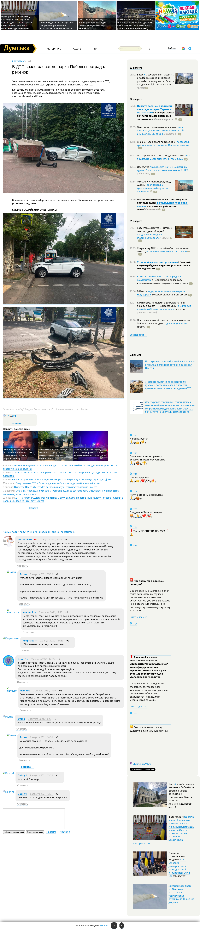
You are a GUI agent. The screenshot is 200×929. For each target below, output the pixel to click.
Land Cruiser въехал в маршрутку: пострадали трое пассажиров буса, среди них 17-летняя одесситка (60, 474)
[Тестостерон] (8, 545)
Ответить (22, 565)
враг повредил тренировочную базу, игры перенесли (152, 188)
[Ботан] (11, 572)
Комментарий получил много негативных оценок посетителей (39, 531)
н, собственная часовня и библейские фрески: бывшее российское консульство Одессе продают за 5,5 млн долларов (155, 81)
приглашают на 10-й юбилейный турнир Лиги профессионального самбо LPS (162, 168)
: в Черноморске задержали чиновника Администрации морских (162, 281)
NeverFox (23, 659)
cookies (104, 925)
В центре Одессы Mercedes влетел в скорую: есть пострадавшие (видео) (55, 487)
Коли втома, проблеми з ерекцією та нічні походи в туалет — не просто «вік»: (161, 304)
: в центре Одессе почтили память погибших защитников (155, 116)
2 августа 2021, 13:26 (41, 574)
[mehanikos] (13, 612)
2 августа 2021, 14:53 (52, 640)
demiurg (25, 690)
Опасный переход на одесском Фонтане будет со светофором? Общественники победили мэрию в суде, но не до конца (61, 492)
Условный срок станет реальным (157, 262)
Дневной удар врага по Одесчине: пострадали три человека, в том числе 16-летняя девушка (57, 25)
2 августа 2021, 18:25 (39, 718)
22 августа (136, 99)
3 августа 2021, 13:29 (41, 775)
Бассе (140, 74)
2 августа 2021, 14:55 (43, 659)
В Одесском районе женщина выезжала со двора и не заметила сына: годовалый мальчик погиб (54, 454)
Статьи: (135, 354)
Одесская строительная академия (157, 127)
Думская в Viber (142, 764)
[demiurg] (12, 690)
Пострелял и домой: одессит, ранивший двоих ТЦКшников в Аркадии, (163, 321)
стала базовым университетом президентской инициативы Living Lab (160, 130)
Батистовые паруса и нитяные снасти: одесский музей (154, 229)
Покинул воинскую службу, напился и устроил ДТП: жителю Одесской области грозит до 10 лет (90, 454)
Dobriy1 (22, 775)
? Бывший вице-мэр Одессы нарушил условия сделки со (164, 265)
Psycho (21, 718)
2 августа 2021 (18, 61)
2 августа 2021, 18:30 (41, 737)
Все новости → (138, 334)
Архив (77, 48)
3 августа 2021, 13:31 (41, 793)
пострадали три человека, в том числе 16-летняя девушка (163, 143)
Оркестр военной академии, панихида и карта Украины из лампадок (155, 109)
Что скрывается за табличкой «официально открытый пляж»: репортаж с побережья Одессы (170, 365)
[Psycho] (8, 716)
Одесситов (143, 167)
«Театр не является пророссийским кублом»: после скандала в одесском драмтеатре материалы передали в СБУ (168, 385)
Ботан (23, 574)
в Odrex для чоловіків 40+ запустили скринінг (164, 307)
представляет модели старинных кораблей (149, 236)
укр (151, 48)
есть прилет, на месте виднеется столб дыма (164, 157)
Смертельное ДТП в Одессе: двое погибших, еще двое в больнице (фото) (58, 483)
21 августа (136, 221)
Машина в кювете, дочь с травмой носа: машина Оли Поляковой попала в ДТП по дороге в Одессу (18, 454)
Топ (96, 48)
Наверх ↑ (34, 508)
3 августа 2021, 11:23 (50, 612)
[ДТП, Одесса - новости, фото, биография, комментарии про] (6, 415)
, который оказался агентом (169, 294)
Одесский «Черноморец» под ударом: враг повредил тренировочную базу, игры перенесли (92, 24)
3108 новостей (16, 424)
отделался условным (176, 323)
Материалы (54, 48)
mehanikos (29, 612)
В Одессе (142, 291)
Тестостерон (25, 539)
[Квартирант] (11, 638)
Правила (51, 831)
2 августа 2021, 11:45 (51, 539)
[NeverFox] (8, 665)
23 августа (136, 67)
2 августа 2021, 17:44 (44, 690)
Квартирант (30, 640)
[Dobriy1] (8, 773)
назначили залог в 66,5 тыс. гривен (166, 251)
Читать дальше (138, 617)
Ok (114, 925)
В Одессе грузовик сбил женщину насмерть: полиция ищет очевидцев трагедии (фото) (62, 479)
